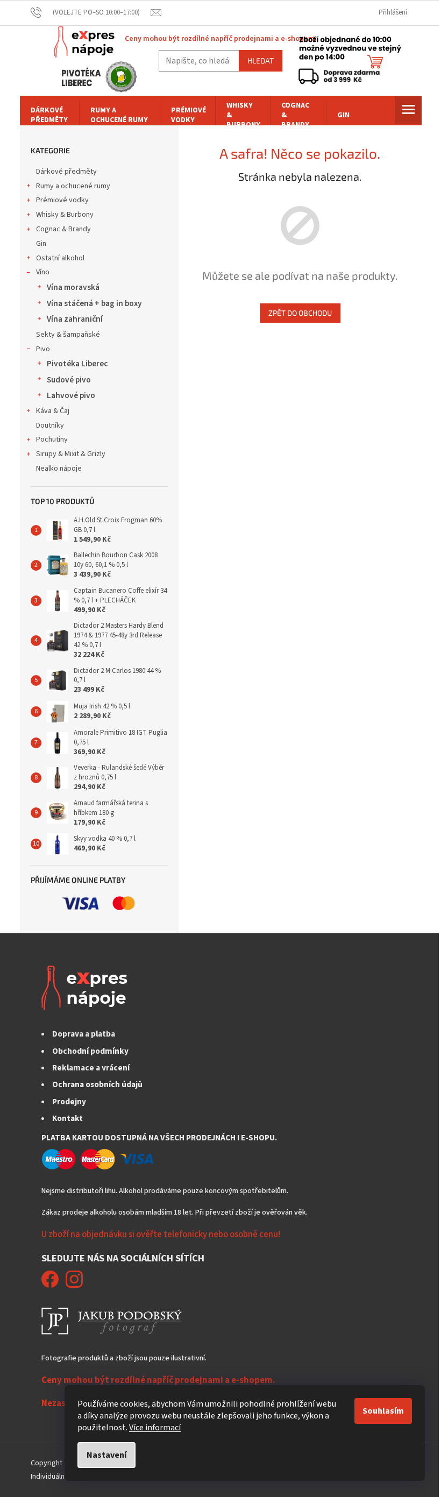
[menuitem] (49, 115)
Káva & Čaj (52, 411)
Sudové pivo (69, 380)
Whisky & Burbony (65, 214)
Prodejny (69, 1102)
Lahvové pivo (71, 395)
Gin (41, 243)
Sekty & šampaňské (68, 334)
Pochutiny (52, 439)
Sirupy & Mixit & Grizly (70, 454)
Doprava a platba (83, 1034)
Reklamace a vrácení (91, 1068)
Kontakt (67, 1118)
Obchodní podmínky (90, 1051)
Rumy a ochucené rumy (73, 186)
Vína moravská (73, 287)
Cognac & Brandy (63, 229)
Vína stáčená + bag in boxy (94, 303)
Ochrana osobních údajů (97, 1084)
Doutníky (50, 425)
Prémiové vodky (62, 200)
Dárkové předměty (66, 171)
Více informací (155, 1428)
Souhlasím (383, 1411)
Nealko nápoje (59, 468)
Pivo (43, 349)
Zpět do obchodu (300, 312)
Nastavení (106, 1455)
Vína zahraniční (75, 319)
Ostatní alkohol (60, 258)
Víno (42, 272)
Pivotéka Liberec (77, 364)
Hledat (260, 60)
